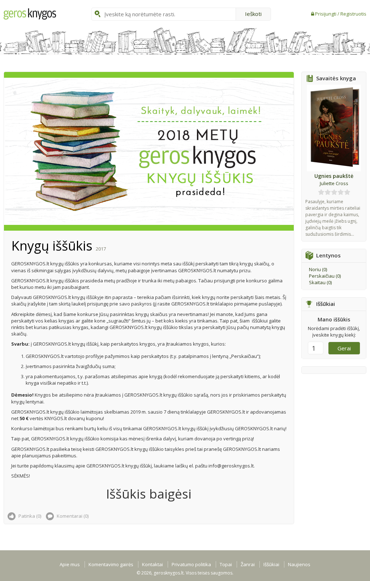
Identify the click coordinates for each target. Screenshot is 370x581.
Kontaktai (152, 564)
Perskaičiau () (325, 276)
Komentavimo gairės (111, 564)
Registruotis (353, 13)
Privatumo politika (191, 564)
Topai (226, 564)
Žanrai (248, 564)
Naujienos (299, 564)
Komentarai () (72, 516)
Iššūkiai (271, 564)
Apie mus (70, 564)
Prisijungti (326, 13)
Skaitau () (320, 282)
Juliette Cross (334, 183)
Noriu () (318, 269)
